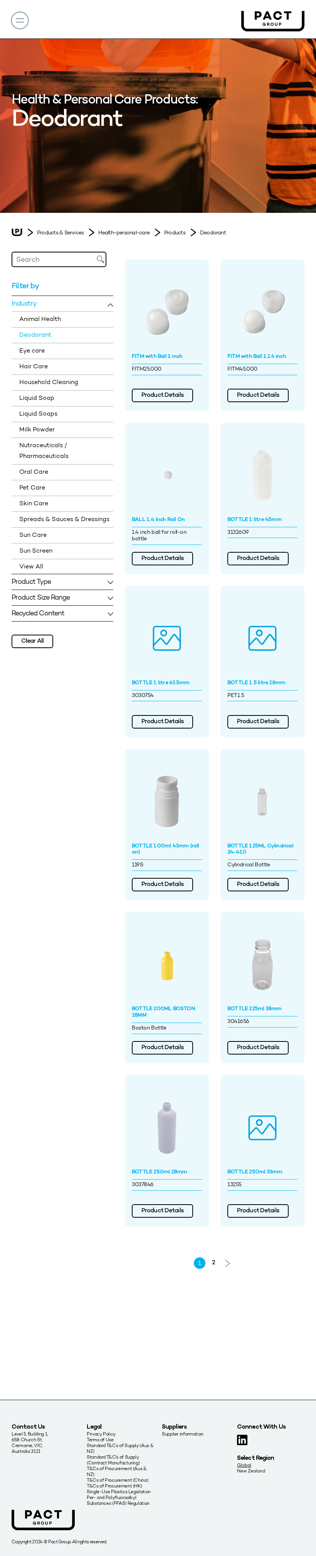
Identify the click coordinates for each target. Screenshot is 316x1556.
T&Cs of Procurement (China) (117, 1480)
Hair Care (33, 366)
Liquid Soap (36, 397)
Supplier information (182, 1434)
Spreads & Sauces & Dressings (64, 519)
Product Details (162, 395)
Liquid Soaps (38, 413)
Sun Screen (35, 550)
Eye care (32, 350)
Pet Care (32, 487)
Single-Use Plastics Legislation (119, 1491)
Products (174, 232)
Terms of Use (100, 1439)
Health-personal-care (124, 232)
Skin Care (33, 503)
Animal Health (40, 319)
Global (244, 1465)
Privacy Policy (101, 1434)
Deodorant (213, 232)
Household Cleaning (48, 382)
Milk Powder (37, 429)
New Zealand (251, 1471)
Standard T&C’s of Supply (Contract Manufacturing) (113, 1460)
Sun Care (33, 534)
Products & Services (60, 232)
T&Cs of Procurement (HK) (114, 1486)
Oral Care (33, 471)
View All (31, 566)
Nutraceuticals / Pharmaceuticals (44, 450)
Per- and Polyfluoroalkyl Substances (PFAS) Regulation (118, 1500)
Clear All (32, 641)
